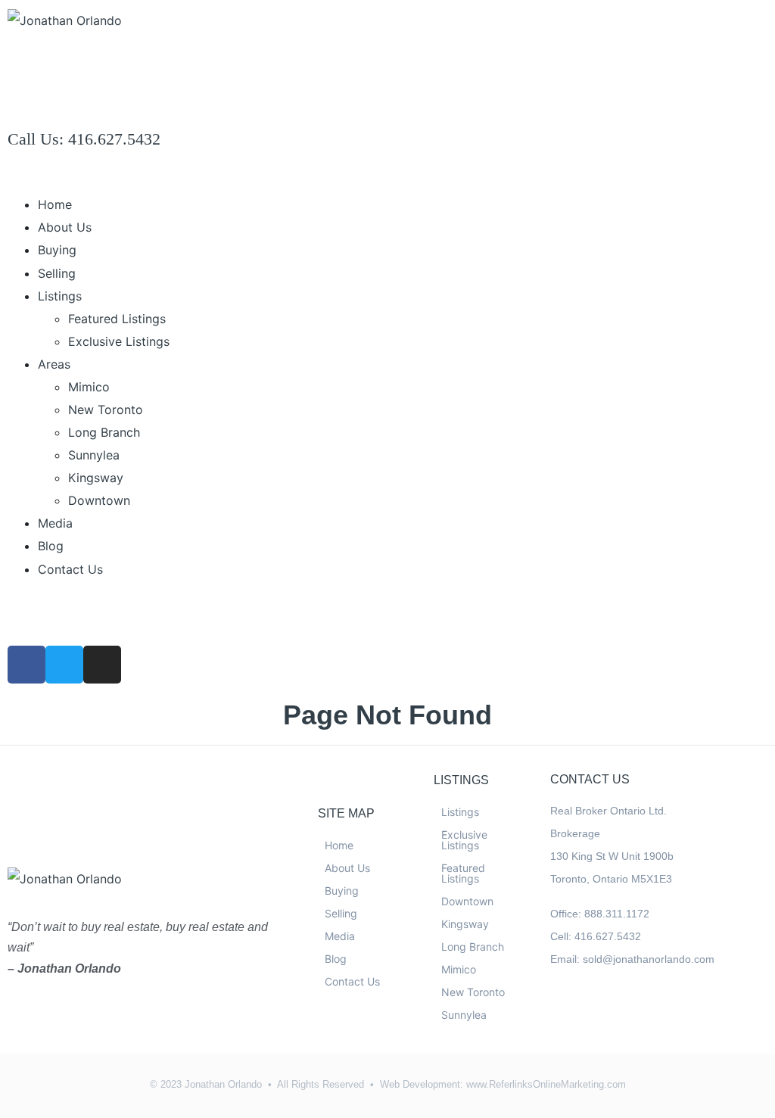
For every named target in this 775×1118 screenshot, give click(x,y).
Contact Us (70, 569)
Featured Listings (117, 318)
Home (55, 204)
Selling (57, 273)
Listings (60, 296)
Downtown (99, 500)
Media (55, 523)
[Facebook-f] (26, 665)
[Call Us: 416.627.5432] (26, 104)
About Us (65, 227)
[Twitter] (64, 665)
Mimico (89, 386)
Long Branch (104, 432)
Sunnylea (94, 454)
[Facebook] (563, 1015)
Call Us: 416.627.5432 (84, 138)
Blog (51, 545)
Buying (57, 249)
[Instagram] (102, 665)
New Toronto (105, 409)
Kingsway (95, 477)
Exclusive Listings (119, 341)
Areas (54, 364)
